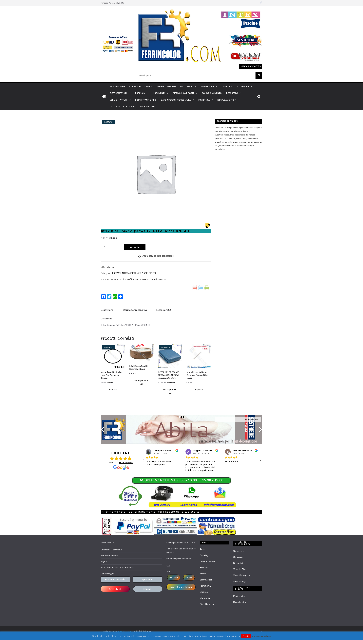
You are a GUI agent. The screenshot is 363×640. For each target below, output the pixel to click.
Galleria (189, 577)
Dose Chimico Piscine (181, 587)
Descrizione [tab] (107, 309)
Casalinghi (204, 555)
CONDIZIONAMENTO (212, 93)
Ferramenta (205, 586)
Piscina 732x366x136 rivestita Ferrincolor (132, 106)
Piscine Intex (239, 596)
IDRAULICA (140, 93)
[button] (151, 86)
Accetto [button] (246, 636)
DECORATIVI (232, 93)
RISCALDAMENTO (225, 99)
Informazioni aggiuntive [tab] (134, 309)
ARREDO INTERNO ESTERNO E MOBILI (175, 86)
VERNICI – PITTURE (118, 99)
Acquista (135, 247)
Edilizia (203, 573)
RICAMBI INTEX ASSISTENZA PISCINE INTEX (134, 273)
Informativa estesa (261, 635)
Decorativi (238, 563)
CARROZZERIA (207, 86)
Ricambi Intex (239, 602)
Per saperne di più (141, 382)
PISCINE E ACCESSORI (139, 86)
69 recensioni (126, 462)
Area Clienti (115, 589)
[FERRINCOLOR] (104, 96)
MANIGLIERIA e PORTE (183, 93)
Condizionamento (208, 561)
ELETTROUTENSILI (118, 93)
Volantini (173, 577)
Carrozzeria (238, 551)
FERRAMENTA (158, 93)
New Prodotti (117, 86)
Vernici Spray (239, 581)
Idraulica (204, 592)
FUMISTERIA (204, 99)
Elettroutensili (206, 579)
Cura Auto (237, 557)
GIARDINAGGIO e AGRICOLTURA (176, 99)
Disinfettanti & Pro (145, 99)
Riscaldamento (207, 604)
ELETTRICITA (243, 86)
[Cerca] (259, 75)
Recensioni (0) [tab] (163, 309)
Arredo (203, 549)
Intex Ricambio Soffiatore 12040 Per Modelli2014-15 (138, 279)
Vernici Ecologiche (241, 575)
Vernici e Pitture (240, 569)
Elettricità (204, 567)
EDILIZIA (226, 86)
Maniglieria (205, 598)
